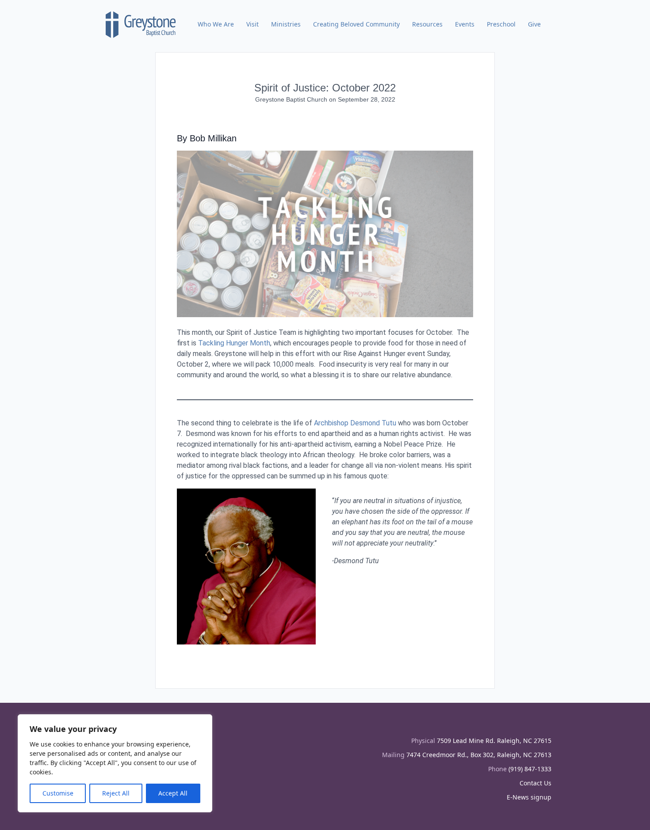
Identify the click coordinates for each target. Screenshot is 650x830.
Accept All (172, 793)
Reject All (116, 793)
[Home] (141, 24)
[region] (115, 763)
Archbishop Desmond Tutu (355, 423)
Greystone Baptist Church (292, 99)
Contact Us (535, 783)
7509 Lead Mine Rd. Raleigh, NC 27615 (494, 740)
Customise (57, 793)
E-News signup (529, 797)
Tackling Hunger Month (234, 343)
